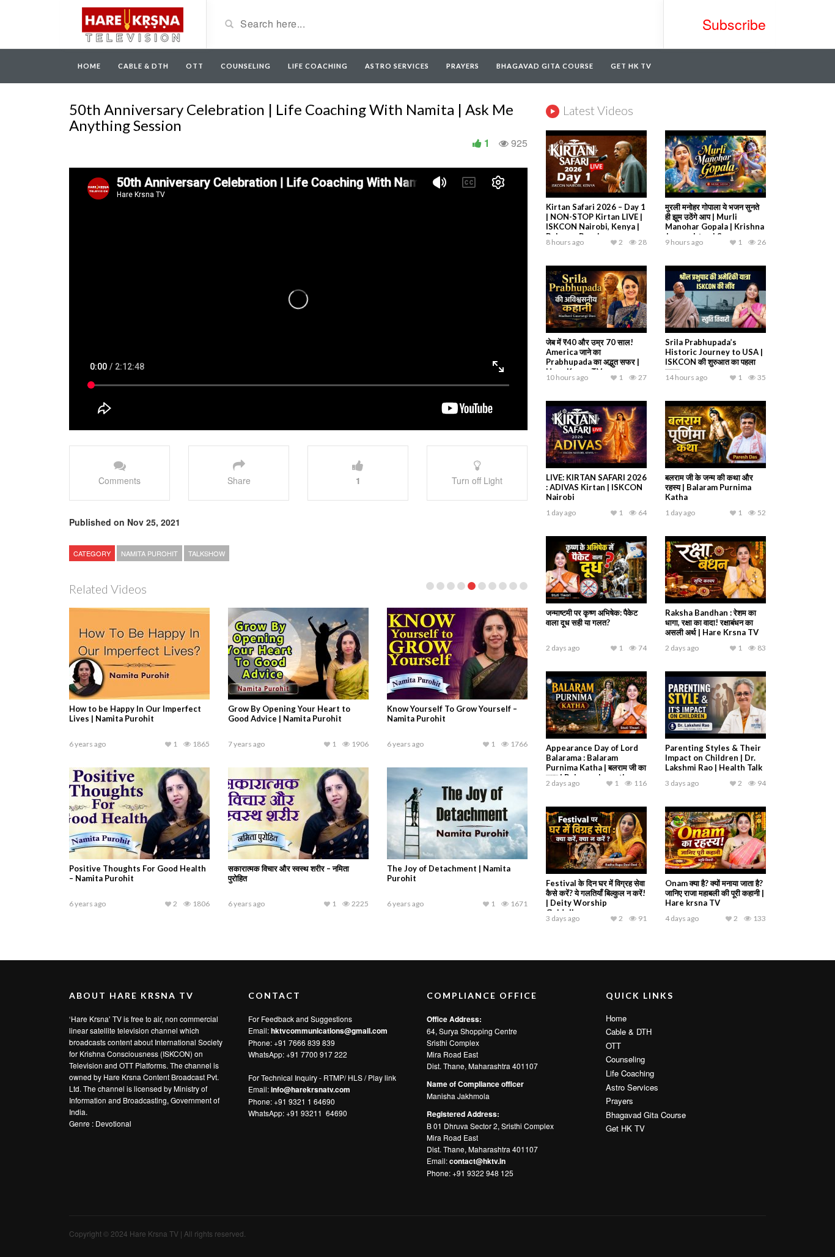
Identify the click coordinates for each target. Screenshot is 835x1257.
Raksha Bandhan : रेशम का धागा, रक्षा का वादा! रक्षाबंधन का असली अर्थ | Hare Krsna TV (712, 622)
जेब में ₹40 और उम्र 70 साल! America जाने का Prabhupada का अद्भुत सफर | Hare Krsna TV (592, 356)
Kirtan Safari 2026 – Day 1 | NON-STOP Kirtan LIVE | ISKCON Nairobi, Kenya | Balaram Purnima (596, 221)
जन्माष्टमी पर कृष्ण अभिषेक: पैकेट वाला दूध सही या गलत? (592, 617)
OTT (195, 66)
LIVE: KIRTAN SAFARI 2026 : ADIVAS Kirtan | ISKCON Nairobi (596, 487)
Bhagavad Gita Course (545, 66)
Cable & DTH (143, 66)
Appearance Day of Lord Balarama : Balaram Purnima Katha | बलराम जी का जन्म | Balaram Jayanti (596, 762)
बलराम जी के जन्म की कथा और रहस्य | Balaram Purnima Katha (709, 487)
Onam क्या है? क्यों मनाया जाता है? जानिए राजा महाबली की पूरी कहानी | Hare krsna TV (714, 893)
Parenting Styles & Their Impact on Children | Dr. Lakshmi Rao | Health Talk (713, 757)
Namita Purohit (149, 553)
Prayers (462, 66)
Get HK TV (631, 66)
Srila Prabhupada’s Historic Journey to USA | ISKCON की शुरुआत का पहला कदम (714, 356)
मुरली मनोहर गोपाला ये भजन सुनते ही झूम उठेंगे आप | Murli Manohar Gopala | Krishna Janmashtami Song (714, 221)
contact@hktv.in (477, 1160)
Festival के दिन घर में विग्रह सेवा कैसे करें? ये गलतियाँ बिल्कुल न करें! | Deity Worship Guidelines (596, 897)
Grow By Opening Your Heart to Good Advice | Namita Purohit (289, 713)
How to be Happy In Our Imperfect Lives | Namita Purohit (135, 713)
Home (89, 66)
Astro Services (397, 66)
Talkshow (206, 553)
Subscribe (734, 24)
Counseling (246, 66)
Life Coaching (318, 66)
